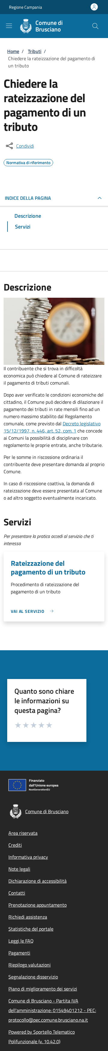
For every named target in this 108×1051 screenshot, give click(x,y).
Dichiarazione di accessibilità (37, 880)
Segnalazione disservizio (33, 976)
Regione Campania (25, 7)
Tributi (34, 51)
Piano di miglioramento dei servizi (42, 988)
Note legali (19, 868)
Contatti (16, 892)
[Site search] (95, 26)
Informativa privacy (28, 857)
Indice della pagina (28, 198)
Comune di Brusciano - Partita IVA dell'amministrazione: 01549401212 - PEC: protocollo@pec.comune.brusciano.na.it (52, 1010)
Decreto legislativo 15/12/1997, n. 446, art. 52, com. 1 (52, 427)
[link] (33, 611)
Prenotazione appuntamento (37, 904)
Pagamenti (19, 952)
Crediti (15, 845)
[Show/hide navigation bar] (9, 26)
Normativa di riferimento (28, 161)
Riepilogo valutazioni (29, 964)
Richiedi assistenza (27, 916)
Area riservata (23, 833)
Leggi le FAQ (21, 940)
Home (13, 51)
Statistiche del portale (30, 928)
